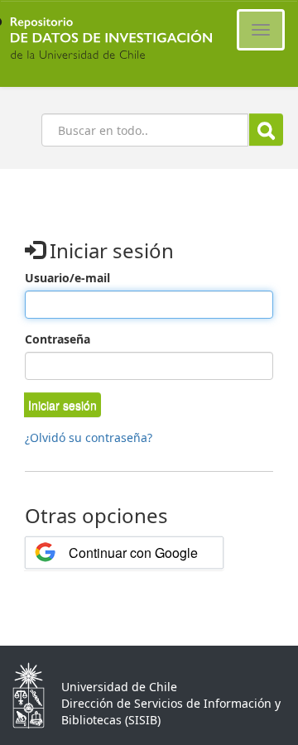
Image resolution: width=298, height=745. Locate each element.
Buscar (266, 129)
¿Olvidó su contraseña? (88, 437)
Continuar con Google (133, 552)
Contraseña (57, 339)
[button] (62, 404)
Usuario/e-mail (67, 278)
